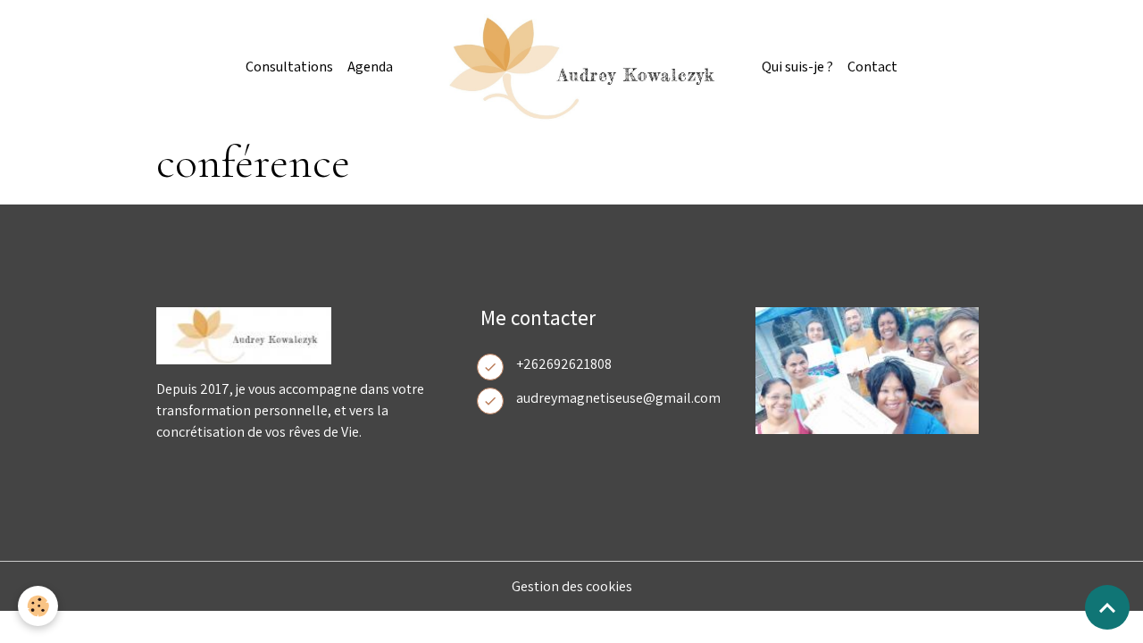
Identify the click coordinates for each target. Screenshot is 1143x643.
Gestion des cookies (572, 586)
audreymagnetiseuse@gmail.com (618, 397)
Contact (872, 67)
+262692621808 (564, 364)
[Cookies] (38, 606)
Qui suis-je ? (797, 67)
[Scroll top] (1107, 607)
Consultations (289, 67)
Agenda (370, 67)
